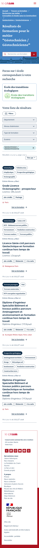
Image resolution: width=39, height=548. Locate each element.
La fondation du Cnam (12, 463)
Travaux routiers (10, 234)
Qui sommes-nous (11, 456)
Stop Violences (9, 496)
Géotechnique (9, 221)
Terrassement (9, 230)
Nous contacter (10, 482)
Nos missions (9, 461)
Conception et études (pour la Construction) (19, 16)
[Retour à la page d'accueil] (8, 3)
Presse (6, 477)
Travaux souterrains (11, 289)
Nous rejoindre (9, 479)
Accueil (5, 11)
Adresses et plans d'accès (13, 484)
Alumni (6, 466)
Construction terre (10, 371)
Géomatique (8, 168)
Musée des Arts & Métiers (13, 489)
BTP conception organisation (14, 293)
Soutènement (9, 367)
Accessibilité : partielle (12, 536)
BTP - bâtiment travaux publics (15, 225)
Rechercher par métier (11, 13)
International (8, 493)
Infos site (7, 522)
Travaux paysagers (11, 285)
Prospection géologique (25, 172)
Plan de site (8, 498)
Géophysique (9, 172)
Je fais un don (9, 468)
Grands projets (9, 470)
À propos (7, 474)
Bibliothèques (9, 491)
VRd (22, 285)
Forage (6, 362)
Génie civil (21, 221)
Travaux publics (26, 234)
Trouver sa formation (19, 11)
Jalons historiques (10, 458)
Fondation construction (26, 230)
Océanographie (9, 177)
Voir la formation (18, 207)
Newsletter (8, 540)
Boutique (7, 486)
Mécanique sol (17, 362)
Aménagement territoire (13, 358)
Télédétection (21, 168)
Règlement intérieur (11, 526)
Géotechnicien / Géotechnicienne (15, 20)
